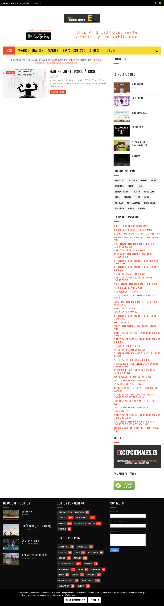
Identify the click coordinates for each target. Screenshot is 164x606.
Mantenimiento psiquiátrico (72, 71)
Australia (132, 180)
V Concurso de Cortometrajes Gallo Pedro (134, 297)
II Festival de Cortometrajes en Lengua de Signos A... (137, 268)
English (111, 50)
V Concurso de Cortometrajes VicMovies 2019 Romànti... (136, 365)
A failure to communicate (139, 143)
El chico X (138, 127)
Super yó (27, 511)
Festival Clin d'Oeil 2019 (127, 345)
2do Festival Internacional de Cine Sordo (136, 283)
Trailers (53, 50)
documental (82, 518)
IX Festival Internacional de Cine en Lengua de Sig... (133, 279)
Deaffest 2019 (121, 322)
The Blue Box (139, 112)
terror (62, 529)
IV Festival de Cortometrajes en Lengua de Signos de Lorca (137, 416)
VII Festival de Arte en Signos (130, 273)
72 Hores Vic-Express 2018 (128, 287)
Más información (75, 599)
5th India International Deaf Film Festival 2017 (137, 239)
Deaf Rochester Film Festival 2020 (132, 376)
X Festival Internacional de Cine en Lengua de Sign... (137, 355)
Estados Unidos (122, 191)
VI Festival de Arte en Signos (129, 250)
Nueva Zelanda (133, 203)
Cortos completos (74, 50)
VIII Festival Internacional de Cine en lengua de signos (134, 245)
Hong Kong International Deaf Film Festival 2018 (133, 255)
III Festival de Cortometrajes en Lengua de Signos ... (137, 334)
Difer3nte (137, 83)
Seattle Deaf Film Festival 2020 (131, 380)
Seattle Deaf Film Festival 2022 (131, 407)
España (141, 186)
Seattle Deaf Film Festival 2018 (131, 226)
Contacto (26, 3)
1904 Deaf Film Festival (126, 312)
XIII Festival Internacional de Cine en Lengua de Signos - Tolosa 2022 (134, 423)
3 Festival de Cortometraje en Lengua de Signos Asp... (136, 262)
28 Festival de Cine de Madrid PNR (132, 359)
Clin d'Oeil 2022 (122, 411)
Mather (136, 156)
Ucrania (141, 208)
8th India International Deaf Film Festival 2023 (137, 429)
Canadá (144, 180)
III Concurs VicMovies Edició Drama (133, 229)
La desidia (137, 98)
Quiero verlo (58, 92)
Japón (146, 197)
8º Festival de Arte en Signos (129, 349)
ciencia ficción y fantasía (71, 512)
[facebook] (155, 3)
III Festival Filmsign (124, 308)
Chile (153, 180)
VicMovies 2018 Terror (126, 291)
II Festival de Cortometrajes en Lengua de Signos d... (137, 317)
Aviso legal (37, 3)
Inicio (5, 3)
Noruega (119, 203)
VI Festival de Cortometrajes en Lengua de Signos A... (137, 340)
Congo (131, 186)
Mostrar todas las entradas (61, 62)
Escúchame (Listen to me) (36, 526)
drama (61, 523)
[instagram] (160, 3)
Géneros (95, 50)
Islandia (127, 197)
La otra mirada (30, 540)
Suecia (131, 208)
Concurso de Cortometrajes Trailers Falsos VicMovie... (134, 371)
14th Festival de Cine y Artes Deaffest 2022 (135, 402)
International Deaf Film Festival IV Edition (137, 233)
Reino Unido (150, 203)
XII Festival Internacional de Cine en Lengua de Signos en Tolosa (133, 396)
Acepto (95, 599)
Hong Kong (149, 191)
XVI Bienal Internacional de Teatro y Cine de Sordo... (136, 303)
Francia (137, 191)
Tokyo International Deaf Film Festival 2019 (135, 328)
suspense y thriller (85, 523)
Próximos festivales (29, 50)
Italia (137, 197)
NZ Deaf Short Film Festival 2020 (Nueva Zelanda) (135, 389)
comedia (10, 72)
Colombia (119, 186)
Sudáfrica (119, 208)
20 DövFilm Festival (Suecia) (129, 384)
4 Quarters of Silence (34, 555)
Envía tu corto (15, 3)
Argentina (119, 180)
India (117, 197)
